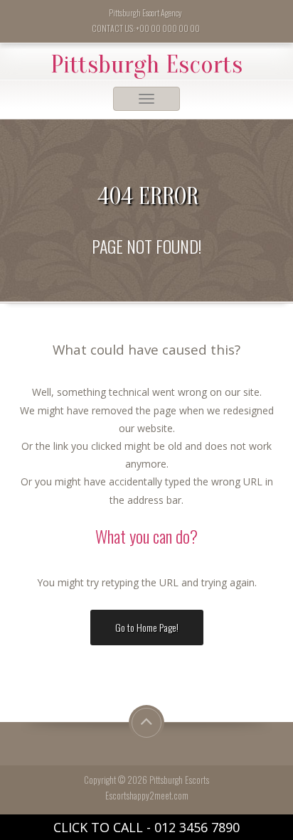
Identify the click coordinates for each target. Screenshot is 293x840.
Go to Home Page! (147, 627)
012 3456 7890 (197, 827)
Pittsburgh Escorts (146, 64)
